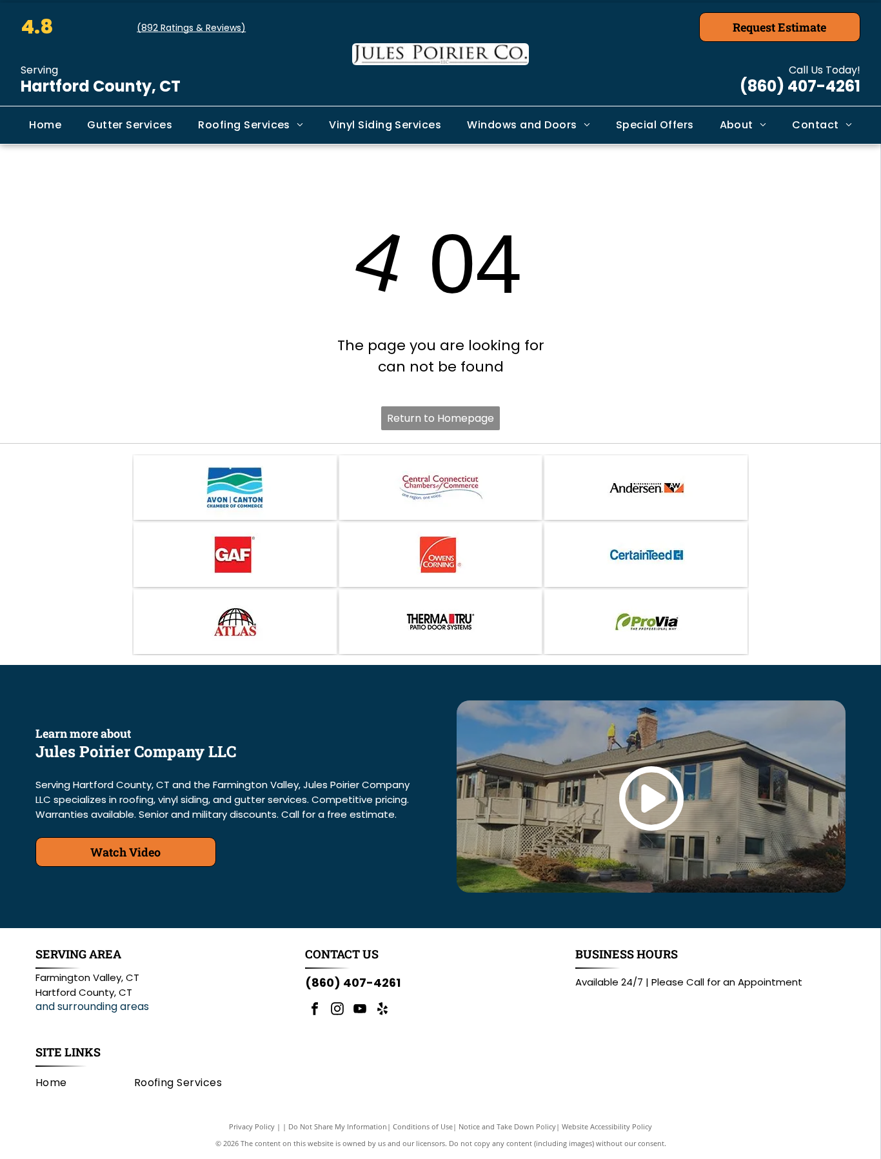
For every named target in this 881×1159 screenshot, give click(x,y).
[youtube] (360, 1010)
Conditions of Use (423, 1126)
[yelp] (382, 1010)
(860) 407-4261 (800, 86)
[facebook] (314, 1010)
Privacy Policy (252, 1126)
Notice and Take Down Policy (507, 1126)
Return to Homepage (440, 418)
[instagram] (337, 1010)
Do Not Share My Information (337, 1126)
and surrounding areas (92, 1006)
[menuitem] (45, 125)
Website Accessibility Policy (607, 1126)
